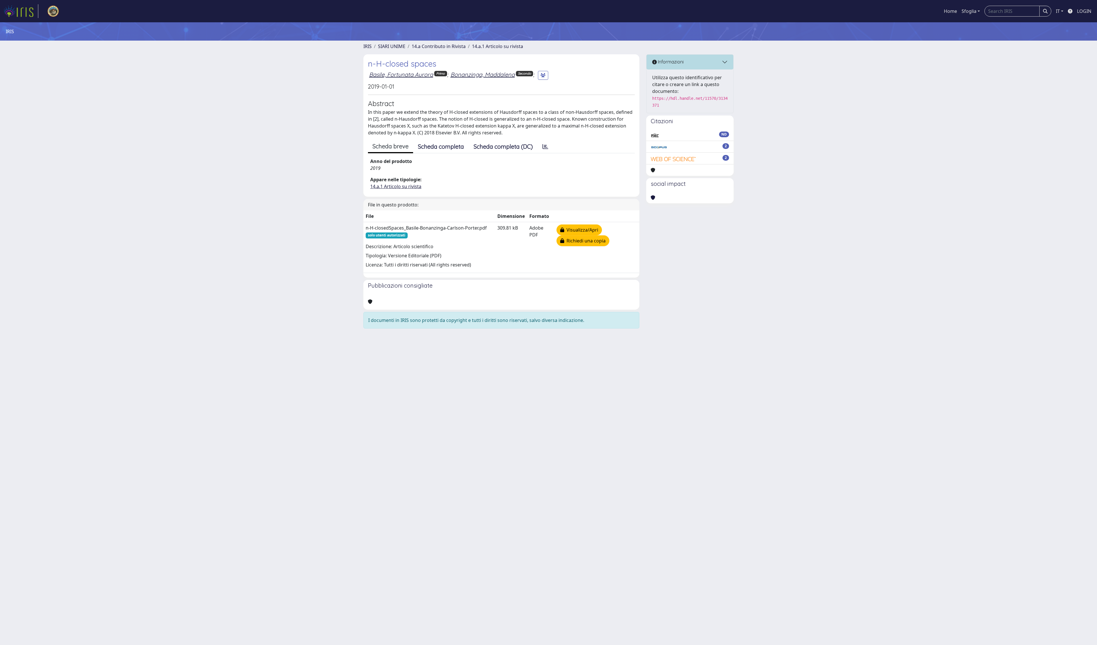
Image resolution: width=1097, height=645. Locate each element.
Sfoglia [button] (969, 11)
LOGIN (1084, 11)
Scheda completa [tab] (441, 146)
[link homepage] (20, 11)
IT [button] (1058, 11)
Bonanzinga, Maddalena (483, 74)
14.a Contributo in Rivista (439, 46)
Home (950, 11)
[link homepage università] (53, 11)
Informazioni (670, 62)
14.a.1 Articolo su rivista (497, 46)
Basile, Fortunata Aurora (401, 74)
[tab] (545, 147)
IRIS (367, 46)
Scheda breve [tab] (391, 146)
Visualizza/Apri (581, 230)
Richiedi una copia (585, 241)
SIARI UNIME (391, 46)
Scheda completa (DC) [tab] (503, 146)
